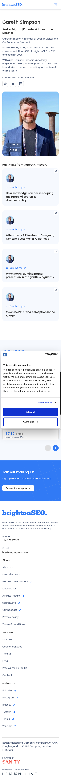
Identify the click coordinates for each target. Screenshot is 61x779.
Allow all (30, 412)
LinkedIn (7, 690)
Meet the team (11, 574)
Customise (28, 421)
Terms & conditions (13, 624)
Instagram (8, 697)
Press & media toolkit (14, 668)
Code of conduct (12, 646)
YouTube (7, 726)
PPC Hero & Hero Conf (15, 581)
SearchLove (9, 603)
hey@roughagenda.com (15, 552)
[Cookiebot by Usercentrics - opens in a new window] (45, 355)
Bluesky (6, 704)
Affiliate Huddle (11, 595)
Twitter (6, 712)
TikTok (6, 719)
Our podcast (9, 610)
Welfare (7, 639)
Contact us (8, 675)
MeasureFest (9, 588)
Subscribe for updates (18, 488)
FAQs (5, 661)
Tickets (6, 653)
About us (7, 567)
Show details (45, 402)
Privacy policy (10, 617)
